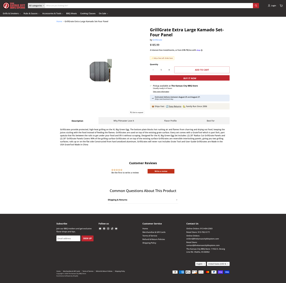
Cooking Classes (88, 13)
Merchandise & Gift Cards (153, 232)
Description (77, 120)
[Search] (256, 5)
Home (59, 21)
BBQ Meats (71, 13)
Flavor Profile (170, 120)
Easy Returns (175, 106)
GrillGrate (157, 39)
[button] (272, 5)
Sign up (87, 238)
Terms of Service (149, 235)
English (200, 264)
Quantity (154, 64)
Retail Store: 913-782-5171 (198, 232)
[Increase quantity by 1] (169, 70)
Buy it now (189, 78)
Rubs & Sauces (31, 13)
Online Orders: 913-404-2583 (199, 228)
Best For (210, 120)
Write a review (161, 171)
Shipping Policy (149, 243)
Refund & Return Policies (153, 239)
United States (217, 264)
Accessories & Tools (52, 13)
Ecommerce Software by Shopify (67, 276)
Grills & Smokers (11, 13)
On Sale (103, 13)
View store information (161, 92)
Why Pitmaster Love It (124, 120)
